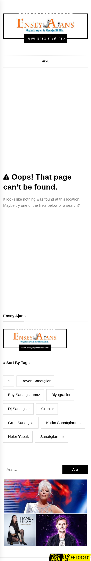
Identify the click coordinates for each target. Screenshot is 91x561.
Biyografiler (60, 395)
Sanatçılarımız (52, 436)
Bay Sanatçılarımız (24, 395)
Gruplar (47, 409)
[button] (45, 61)
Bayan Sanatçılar (36, 381)
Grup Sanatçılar (21, 423)
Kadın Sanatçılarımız (63, 423)
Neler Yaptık (18, 436)
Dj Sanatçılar (19, 409)
